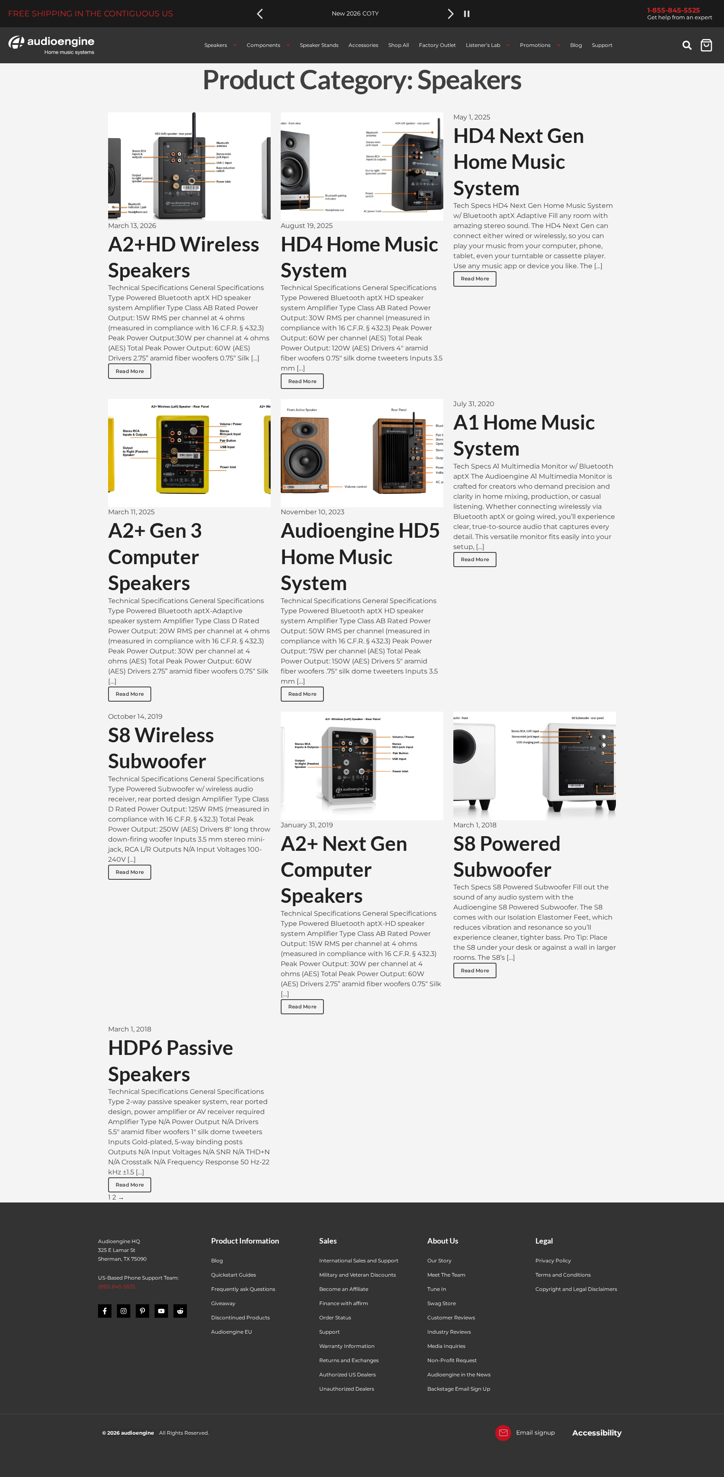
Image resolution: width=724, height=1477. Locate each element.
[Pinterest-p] (142, 1311)
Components (263, 45)
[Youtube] (161, 1311)
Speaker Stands (319, 45)
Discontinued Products (240, 1317)
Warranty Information (347, 1346)
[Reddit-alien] (180, 1311)
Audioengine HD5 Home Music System (360, 556)
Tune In (436, 1289)
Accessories (363, 45)
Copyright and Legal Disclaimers (576, 1289)
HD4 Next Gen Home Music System (518, 161)
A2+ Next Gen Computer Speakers (344, 869)
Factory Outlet (437, 45)
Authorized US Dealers (347, 1374)
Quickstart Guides (233, 1275)
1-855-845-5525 (673, 10)
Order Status (335, 1317)
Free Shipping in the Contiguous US (90, 13)
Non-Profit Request (452, 1360)
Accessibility (597, 1433)
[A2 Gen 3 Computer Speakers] (189, 453)
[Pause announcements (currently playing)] (466, 13)
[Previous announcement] (260, 14)
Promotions (535, 45)
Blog (576, 45)
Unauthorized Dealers (346, 1389)
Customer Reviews (451, 1317)
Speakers (215, 45)
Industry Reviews (449, 1332)
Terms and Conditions (563, 1275)
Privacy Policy (553, 1260)
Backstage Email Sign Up (458, 1389)
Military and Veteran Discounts (357, 1275)
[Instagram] (123, 1311)
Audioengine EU (231, 1332)
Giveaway (223, 1303)
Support (602, 45)
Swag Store (441, 1303)
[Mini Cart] (706, 45)
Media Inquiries (446, 1346)
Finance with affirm (343, 1303)
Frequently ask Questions (243, 1289)
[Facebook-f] (104, 1311)
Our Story (439, 1260)
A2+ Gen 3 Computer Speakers (155, 556)
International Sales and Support (358, 1260)
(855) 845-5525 (116, 1286)
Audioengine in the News (459, 1374)
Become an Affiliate (343, 1289)
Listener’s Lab (483, 45)
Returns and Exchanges (349, 1360)
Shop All (398, 45)
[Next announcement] (451, 14)
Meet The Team (446, 1275)
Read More (130, 371)
